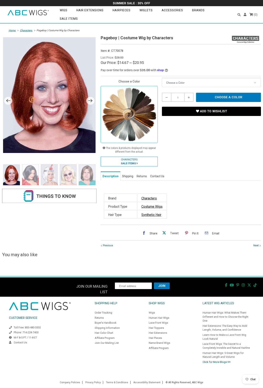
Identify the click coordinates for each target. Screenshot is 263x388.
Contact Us (20, 342)
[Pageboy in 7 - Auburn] (49, 95)
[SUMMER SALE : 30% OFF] (131, 3)
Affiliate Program (105, 337)
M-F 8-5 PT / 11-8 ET (25, 337)
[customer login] (245, 14)
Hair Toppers (156, 327)
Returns (99, 317)
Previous (107, 245)
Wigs (63, 10)
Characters (149, 198)
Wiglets (146, 10)
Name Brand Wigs (159, 342)
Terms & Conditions (117, 382)
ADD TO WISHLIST (213, 111)
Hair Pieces (155, 337)
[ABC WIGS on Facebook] (226, 285)
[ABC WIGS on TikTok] (255, 285)
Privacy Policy (93, 382)
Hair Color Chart (104, 332)
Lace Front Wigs (158, 322)
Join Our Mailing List (107, 342)
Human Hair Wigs (159, 317)
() (255, 14)
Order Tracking (103, 312)
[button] (239, 14)
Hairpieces (121, 10)
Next (256, 245)
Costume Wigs (152, 206)
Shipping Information (107, 327)
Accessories (172, 10)
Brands (198, 10)
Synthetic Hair (151, 215)
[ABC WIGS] (28, 13)
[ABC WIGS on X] (249, 285)
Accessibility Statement (146, 382)
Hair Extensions (90, 10)
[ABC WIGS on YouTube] (232, 285)
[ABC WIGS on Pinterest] (237, 285)
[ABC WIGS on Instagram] (243, 285)
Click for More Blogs (215, 362)
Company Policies (70, 382)
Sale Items (69, 18)
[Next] (90, 101)
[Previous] (8, 101)
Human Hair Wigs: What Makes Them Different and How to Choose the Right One (225, 316)
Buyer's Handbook (106, 322)
